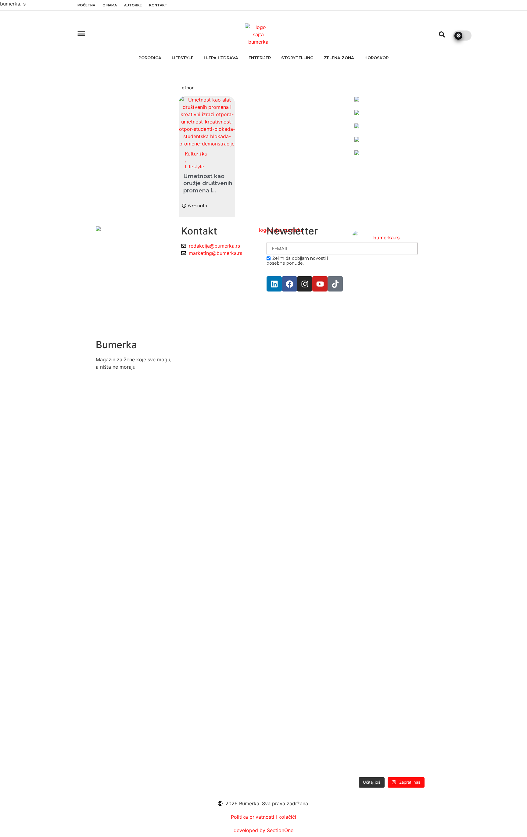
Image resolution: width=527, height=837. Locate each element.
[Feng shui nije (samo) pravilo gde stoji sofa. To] (391, 409)
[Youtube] (320, 284)
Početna (86, 5)
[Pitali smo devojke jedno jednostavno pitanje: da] (419, 512)
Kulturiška (196, 154)
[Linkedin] (274, 284)
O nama (109, 5)
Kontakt (158, 5)
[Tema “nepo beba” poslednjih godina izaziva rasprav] (364, 468)
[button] (441, 34)
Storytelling (297, 57)
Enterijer (260, 57)
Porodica (149, 57)
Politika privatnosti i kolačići (263, 817)
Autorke (133, 5)
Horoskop (376, 57)
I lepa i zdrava (221, 57)
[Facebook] (289, 284)
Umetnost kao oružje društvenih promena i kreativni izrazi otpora (207, 190)
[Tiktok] (335, 284)
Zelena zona (339, 57)
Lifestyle (182, 57)
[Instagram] (304, 284)
